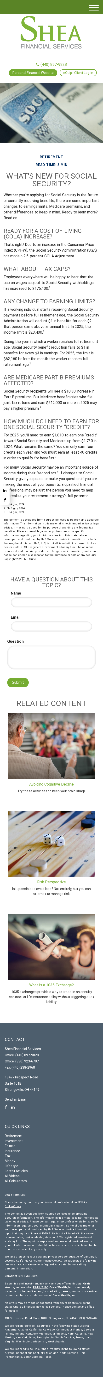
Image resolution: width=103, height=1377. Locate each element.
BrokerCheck (13, 1206)
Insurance (12, 1151)
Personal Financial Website (33, 73)
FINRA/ (37, 1287)
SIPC (45, 1287)
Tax (8, 1156)
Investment (14, 1141)
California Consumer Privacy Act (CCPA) (41, 1260)
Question (15, 641)
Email (15, 617)
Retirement (14, 1136)
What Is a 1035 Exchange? (51, 985)
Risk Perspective (51, 882)
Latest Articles (16, 1171)
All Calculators (16, 1181)
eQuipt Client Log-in (78, 73)
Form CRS (19, 1194)
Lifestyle (11, 1166)
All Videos (12, 1176)
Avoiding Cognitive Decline (51, 784)
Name (16, 593)
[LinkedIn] (5, 490)
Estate (10, 1146)
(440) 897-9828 (53, 64)
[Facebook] (5, 500)
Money (10, 1161)
